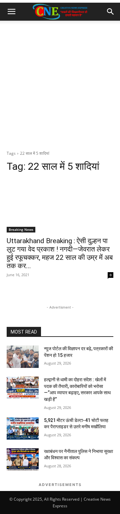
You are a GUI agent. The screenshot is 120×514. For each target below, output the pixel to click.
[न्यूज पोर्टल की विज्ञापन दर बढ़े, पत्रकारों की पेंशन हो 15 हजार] (23, 357)
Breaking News (21, 229)
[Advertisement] (60, 84)
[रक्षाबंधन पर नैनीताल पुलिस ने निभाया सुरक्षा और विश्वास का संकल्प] (23, 459)
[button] (11, 12)
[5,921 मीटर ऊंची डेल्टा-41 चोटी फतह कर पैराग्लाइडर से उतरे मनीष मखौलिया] (23, 428)
